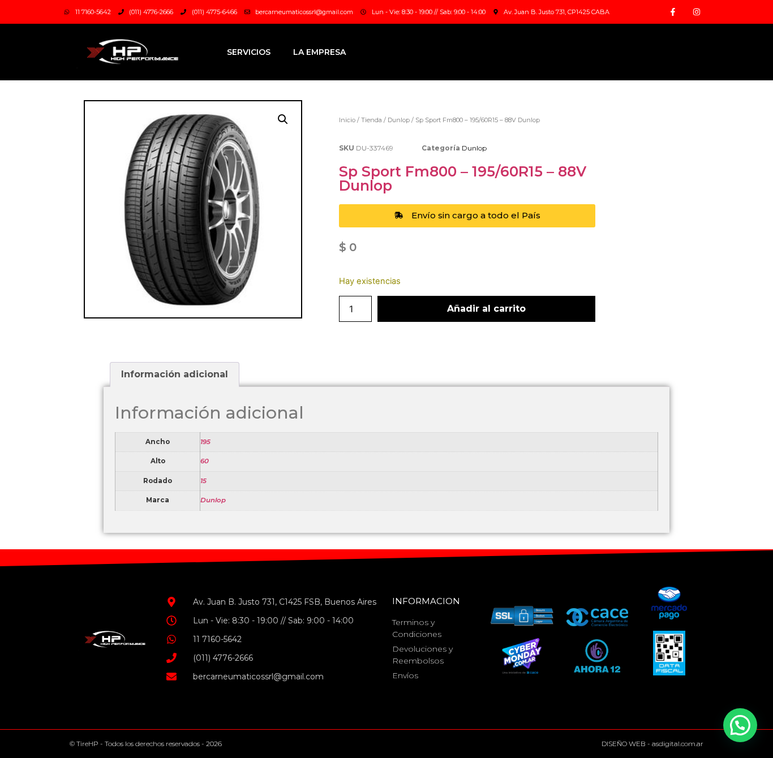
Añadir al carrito (486, 308)
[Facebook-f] (673, 12)
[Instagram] (696, 12)
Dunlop (399, 120)
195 (205, 442)
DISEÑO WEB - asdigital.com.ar (652, 743)
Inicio (347, 120)
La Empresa (319, 52)
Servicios (248, 52)
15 (203, 481)
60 (204, 461)
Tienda (371, 120)
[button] (283, 119)
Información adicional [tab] (174, 374)
